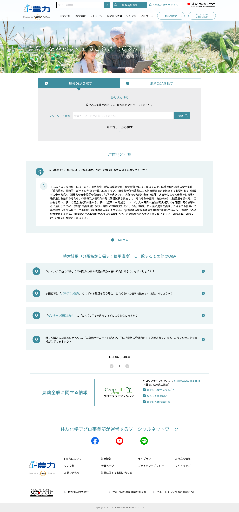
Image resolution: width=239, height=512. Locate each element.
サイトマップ (183, 465)
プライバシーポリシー (151, 465)
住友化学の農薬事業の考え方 (129, 492)
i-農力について (72, 459)
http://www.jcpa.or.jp (187, 381)
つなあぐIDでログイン (165, 5)
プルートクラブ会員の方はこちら (176, 492)
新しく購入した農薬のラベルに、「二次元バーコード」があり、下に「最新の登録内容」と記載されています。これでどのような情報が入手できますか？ (121, 339)
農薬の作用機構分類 (158, 402)
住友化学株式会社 (200, 5)
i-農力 (36, 6)
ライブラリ (96, 16)
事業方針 (65, 16)
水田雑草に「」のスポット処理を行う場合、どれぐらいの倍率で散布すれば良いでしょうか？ (109, 293)
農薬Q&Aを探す (80, 83)
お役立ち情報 (114, 16)
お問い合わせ (171, 15)
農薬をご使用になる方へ (161, 390)
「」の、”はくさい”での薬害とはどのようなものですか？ (92, 315)
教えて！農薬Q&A (157, 396)
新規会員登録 (130, 5)
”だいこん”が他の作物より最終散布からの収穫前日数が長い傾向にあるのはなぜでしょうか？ (101, 271)
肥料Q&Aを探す (161, 83)
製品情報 (80, 16)
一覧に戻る (121, 240)
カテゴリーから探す (119, 127)
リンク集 (131, 16)
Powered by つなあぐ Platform (36, 17)
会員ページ (146, 16)
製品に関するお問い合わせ (202, 15)
